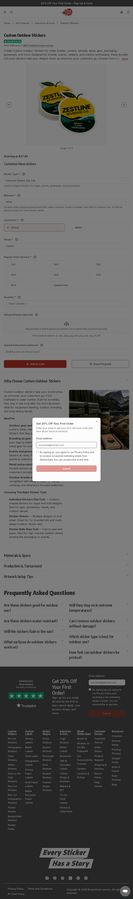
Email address (44, 438)
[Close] (96, 421)
